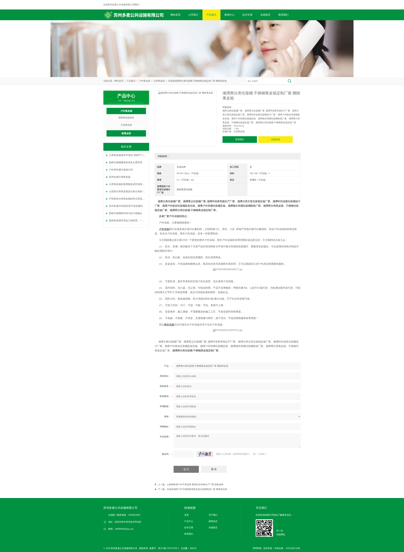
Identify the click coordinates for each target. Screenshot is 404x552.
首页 (186, 515)
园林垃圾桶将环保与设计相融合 (125, 213)
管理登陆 (257, 548)
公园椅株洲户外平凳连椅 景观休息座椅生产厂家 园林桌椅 (195, 484)
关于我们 (213, 515)
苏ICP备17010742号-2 (168, 548)
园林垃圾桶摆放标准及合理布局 (125, 162)
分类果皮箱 (159, 81)
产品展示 (211, 14)
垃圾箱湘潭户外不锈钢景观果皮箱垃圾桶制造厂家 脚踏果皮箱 (197, 489)
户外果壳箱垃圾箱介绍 (121, 169)
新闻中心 (229, 14)
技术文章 (247, 14)
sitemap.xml (293, 548)
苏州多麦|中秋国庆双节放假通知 (126, 206)
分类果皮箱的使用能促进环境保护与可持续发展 (128, 184)
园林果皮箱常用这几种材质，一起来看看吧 (128, 220)
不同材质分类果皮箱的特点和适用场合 (128, 198)
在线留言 (265, 14)
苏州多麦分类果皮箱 (119, 177)
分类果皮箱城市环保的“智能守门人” (128, 155)
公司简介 (193, 14)
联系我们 (283, 14)
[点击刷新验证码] (205, 454)
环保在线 (278, 548)
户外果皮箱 (144, 81)
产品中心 (188, 521)
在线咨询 (275, 139)
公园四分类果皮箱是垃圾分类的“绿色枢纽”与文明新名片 (128, 191)
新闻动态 (213, 521)
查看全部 (126, 133)
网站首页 (175, 14)
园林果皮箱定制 (126, 117)
